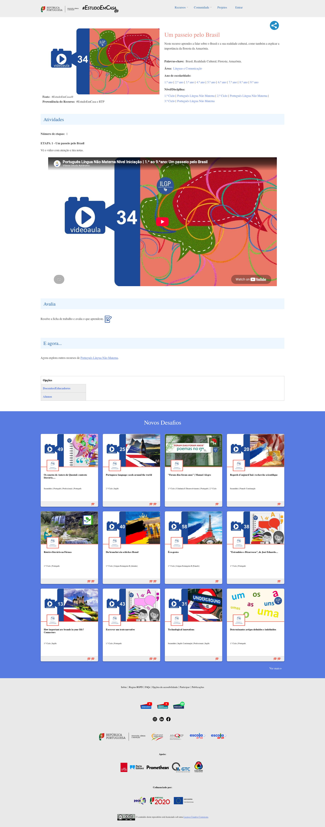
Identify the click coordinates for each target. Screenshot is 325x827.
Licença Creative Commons (196, 816)
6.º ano (222, 82)
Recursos (180, 7)
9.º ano (254, 82)
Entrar (239, 7)
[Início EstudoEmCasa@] (60, 9)
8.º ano (243, 82)
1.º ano (168, 82)
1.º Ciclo (169, 96)
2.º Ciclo (222, 96)
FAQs (147, 687)
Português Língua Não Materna (196, 96)
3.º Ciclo (169, 101)
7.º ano (233, 82)
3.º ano (190, 82)
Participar (185, 687)
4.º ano (201, 82)
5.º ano (211, 82)
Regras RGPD (136, 687)
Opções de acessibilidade (165, 687)
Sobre (124, 687)
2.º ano (179, 82)
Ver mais (274, 668)
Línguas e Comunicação (187, 68)
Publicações (198, 687)
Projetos (222, 7)
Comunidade (201, 7)
